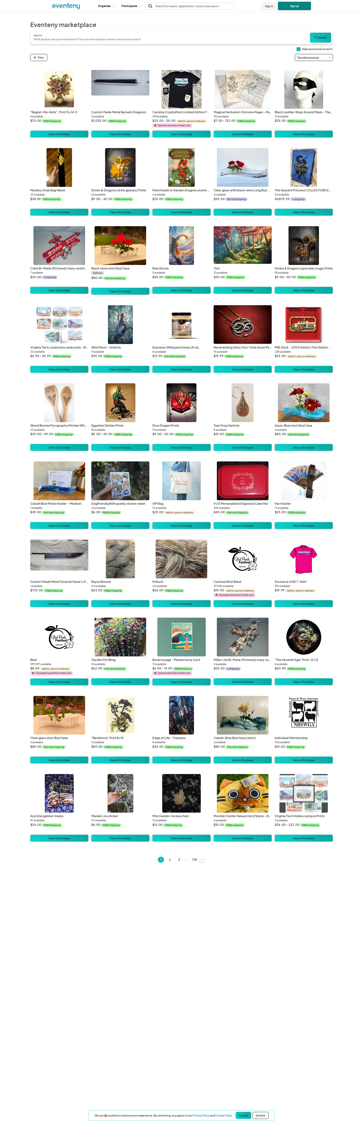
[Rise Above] (181, 245)
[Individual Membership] (304, 715)
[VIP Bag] (181, 480)
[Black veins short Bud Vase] (120, 245)
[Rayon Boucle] (120, 559)
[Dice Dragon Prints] (181, 402)
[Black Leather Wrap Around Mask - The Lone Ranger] (304, 89)
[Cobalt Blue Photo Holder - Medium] (59, 480)
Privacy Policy (200, 1115)
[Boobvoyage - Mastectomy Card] (181, 637)
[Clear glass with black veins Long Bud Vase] (243, 167)
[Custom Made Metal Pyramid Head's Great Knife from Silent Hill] (59, 559)
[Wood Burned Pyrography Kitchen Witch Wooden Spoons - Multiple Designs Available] (59, 402)
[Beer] (59, 637)
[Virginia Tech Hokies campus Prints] (304, 793)
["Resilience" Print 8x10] (120, 715)
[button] (107, 6)
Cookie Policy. (224, 1115)
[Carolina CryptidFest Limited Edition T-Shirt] (181, 89)
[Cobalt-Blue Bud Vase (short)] (243, 715)
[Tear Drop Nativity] (243, 402)
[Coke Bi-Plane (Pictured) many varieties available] (59, 245)
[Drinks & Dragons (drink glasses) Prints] (120, 167)
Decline (260, 1115)
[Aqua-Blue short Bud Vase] (304, 402)
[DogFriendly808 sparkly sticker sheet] (120, 480)
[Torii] (243, 245)
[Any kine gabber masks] (59, 793)
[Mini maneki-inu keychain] (181, 793)
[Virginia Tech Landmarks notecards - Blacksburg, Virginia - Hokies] (59, 324)
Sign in (269, 6)
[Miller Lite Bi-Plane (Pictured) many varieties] (243, 637)
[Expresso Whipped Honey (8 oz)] (181, 324)
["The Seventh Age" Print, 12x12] (304, 637)
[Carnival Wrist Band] (243, 559)
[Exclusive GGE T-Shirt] (304, 559)
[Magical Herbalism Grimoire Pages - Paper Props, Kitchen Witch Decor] (243, 89)
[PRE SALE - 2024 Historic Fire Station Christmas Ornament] (304, 324)
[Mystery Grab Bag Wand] (59, 167)
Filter (41, 57)
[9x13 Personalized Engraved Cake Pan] (243, 480)
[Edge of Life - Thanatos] (181, 715)
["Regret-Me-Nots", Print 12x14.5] (59, 89)
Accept (243, 1115)
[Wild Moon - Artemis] (120, 324)
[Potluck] (181, 559)
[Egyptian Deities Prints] (120, 402)
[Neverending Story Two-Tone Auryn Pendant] (243, 324)
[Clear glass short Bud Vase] (59, 715)
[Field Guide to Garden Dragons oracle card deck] (181, 167)
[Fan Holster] (304, 480)
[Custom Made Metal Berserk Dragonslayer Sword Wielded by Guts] (120, 89)
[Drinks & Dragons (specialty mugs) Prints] (304, 245)
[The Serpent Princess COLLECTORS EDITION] (304, 167)
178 (194, 860)
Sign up (294, 6)
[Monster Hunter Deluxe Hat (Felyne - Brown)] (243, 793)
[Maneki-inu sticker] (120, 793)
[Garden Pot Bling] (120, 637)
